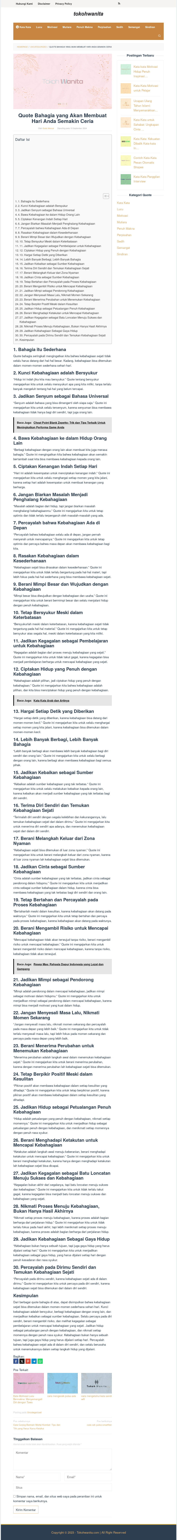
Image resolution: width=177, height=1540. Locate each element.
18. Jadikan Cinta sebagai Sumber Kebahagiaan (49, 277)
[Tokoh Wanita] (88, 13)
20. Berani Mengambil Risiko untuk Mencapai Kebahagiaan (56, 286)
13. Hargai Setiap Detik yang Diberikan (43, 255)
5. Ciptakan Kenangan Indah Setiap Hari (43, 219)
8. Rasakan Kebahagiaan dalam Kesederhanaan (48, 232)
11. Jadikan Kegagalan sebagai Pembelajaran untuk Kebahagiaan (60, 246)
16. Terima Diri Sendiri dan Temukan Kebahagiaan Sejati (54, 268)
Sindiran (122, 254)
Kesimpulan (27, 340)
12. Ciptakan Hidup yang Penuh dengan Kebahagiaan (53, 250)
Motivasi (122, 215)
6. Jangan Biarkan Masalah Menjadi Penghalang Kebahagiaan (56, 223)
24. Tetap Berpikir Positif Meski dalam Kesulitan (49, 304)
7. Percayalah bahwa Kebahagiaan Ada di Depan (48, 228)
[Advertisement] (61, 167)
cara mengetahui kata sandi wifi (96, 1397)
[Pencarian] (159, 35)
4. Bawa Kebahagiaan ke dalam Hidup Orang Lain (49, 214)
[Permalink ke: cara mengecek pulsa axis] (62, 1383)
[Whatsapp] (40, 1361)
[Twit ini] (22, 1361)
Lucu (120, 209)
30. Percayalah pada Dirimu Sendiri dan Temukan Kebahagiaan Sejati (63, 335)
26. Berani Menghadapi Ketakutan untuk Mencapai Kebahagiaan (59, 313)
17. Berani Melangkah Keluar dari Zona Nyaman (49, 272)
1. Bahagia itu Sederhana (33, 201)
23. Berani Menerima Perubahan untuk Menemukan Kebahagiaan (60, 299)
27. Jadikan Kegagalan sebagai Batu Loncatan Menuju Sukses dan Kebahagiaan (61, 319)
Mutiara (122, 222)
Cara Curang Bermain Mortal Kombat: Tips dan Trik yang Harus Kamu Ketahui (36, 1424)
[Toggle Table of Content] (104, 196)
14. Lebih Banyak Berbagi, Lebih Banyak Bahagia (50, 259)
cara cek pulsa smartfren (99, 1422)
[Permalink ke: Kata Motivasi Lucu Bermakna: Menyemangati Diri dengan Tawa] (28, 1383)
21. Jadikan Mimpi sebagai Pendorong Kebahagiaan (52, 290)
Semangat (123, 247)
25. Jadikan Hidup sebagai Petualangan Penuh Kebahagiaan (57, 308)
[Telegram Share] (34, 1361)
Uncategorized (34, 1412)
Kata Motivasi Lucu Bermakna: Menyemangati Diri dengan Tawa (27, 1399)
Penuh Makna (125, 228)
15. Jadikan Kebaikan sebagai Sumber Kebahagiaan (52, 263)
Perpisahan (124, 235)
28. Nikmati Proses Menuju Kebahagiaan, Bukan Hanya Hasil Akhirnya (63, 326)
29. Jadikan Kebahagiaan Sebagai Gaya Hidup (49, 331)
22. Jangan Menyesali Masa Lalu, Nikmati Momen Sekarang (56, 295)
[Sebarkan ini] (15, 1361)
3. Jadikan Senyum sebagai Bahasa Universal (46, 210)
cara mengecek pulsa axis (61, 1396)
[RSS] (119, 3)
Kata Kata (123, 202)
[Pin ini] (28, 1361)
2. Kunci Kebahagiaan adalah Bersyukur (43, 206)
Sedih (120, 241)
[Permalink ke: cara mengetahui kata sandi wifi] (96, 1383)
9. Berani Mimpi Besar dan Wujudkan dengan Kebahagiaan (54, 237)
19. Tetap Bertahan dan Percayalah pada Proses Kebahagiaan (58, 281)
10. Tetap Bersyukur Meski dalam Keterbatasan (48, 241)
